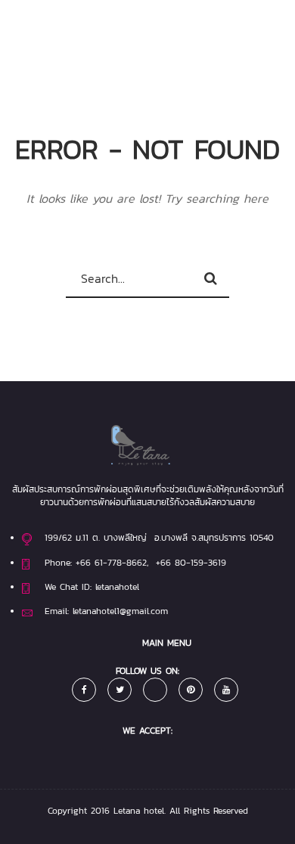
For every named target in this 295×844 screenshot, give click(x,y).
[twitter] (119, 690)
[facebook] (84, 690)
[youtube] (226, 690)
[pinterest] (191, 690)
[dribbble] (155, 690)
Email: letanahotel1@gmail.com (106, 611)
